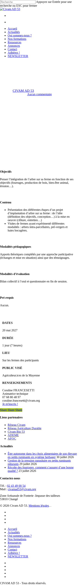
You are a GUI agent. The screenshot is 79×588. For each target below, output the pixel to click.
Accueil (12, 529)
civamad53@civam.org (22, 489)
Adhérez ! (14, 553)
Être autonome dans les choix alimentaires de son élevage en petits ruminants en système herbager (42, 455)
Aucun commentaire (39, 94)
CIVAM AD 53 (23, 91)
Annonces (14, 546)
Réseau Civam (16, 424)
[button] (10, 404)
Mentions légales (39, 505)
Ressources (14, 542)
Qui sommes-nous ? (20, 535)
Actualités (14, 532)
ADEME (13, 435)
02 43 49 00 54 (16, 485)
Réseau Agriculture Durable (24, 428)
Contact (12, 549)
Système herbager (49, 64)
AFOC (12, 438)
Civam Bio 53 (16, 431)
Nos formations (17, 539)
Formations (26, 64)
